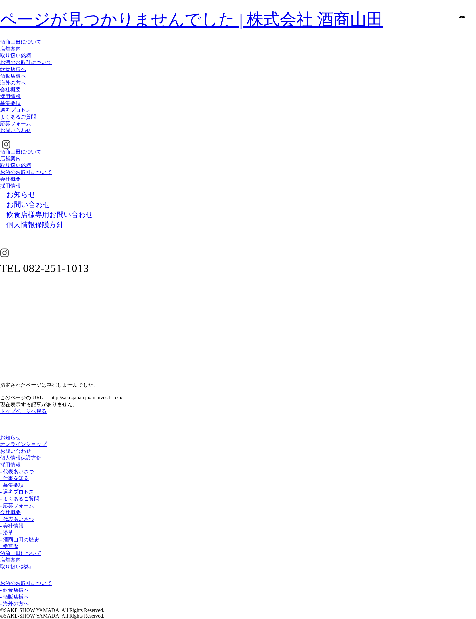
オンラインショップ (23, 444)
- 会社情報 (12, 526)
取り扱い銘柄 (15, 55)
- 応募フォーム (17, 505)
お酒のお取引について (26, 62)
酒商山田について (20, 42)
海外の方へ (13, 83)
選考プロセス (15, 110)
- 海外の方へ (14, 603)
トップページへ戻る (23, 411)
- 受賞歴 (9, 546)
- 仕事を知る (14, 478)
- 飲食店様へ (14, 590)
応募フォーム (15, 123)
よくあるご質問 (18, 117)
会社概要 (10, 89)
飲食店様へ (13, 69)
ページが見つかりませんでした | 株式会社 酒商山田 (191, 19)
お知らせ (10, 437)
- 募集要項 (12, 485)
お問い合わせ (15, 130)
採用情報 (10, 96)
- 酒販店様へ (14, 597)
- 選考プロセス (17, 492)
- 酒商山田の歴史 (19, 539)
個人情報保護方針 (20, 458)
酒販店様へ (13, 76)
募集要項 (10, 103)
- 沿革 (6, 532)
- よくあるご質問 (19, 498)
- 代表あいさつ (17, 471)
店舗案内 (10, 49)
